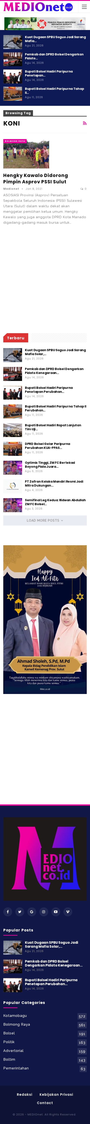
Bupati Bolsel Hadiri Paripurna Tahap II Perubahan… (55, 408)
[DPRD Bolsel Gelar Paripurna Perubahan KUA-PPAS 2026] (12, 449)
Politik (9, 1042)
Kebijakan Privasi (56, 1094)
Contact (45, 1103)
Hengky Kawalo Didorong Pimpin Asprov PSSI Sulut (35, 178)
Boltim (9, 1059)
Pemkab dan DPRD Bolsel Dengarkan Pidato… (54, 56)
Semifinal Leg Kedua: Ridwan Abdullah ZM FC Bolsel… (55, 502)
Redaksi (24, 1094)
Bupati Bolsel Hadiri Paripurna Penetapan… (49, 73)
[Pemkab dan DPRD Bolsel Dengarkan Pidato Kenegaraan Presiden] (12, 59)
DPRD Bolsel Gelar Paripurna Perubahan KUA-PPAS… (47, 446)
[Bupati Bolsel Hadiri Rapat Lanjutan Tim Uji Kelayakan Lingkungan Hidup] (12, 430)
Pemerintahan (16, 1068)
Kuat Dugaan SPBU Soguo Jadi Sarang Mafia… (55, 39)
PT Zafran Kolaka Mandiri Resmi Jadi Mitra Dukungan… (54, 483)
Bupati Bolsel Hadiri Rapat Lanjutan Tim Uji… (53, 427)
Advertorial (13, 1051)
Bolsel (9, 1033)
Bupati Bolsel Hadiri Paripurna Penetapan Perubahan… (49, 390)
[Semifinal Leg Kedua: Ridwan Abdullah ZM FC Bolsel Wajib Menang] (12, 505)
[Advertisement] (45, 279)
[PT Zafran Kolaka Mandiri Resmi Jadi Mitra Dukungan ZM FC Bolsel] (12, 487)
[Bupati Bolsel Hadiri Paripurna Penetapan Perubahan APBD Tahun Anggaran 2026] (12, 76)
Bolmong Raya (15, 141)
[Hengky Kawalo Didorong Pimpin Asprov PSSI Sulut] (26, 153)
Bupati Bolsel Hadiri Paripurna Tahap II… (54, 91)
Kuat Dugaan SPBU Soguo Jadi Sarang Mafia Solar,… (55, 352)
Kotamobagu (15, 1016)
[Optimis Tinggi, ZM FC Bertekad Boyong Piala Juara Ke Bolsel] (12, 468)
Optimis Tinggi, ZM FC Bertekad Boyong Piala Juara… (50, 464)
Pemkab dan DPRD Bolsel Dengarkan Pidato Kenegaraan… (54, 371)
